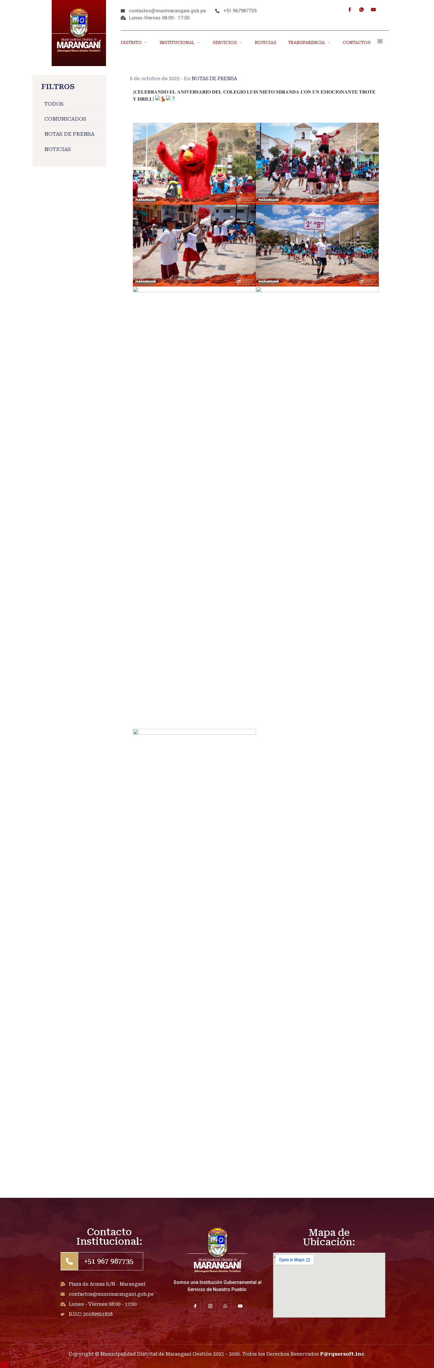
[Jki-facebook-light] (349, 9)
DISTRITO (131, 42)
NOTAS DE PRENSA (69, 134)
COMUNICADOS (65, 119)
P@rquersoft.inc (342, 1354)
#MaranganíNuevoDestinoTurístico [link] (176, 106)
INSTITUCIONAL (177, 42)
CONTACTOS (357, 42)
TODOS (53, 104)
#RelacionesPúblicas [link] (158, 113)
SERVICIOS (225, 42)
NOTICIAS (265, 42)
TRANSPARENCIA (306, 42)
